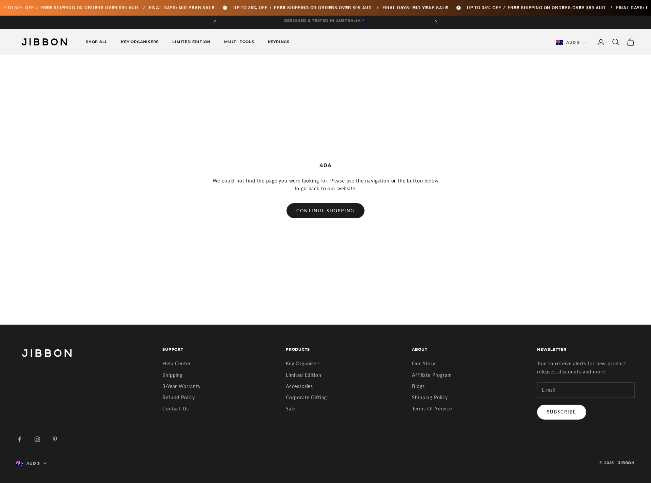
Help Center (176, 363)
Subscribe (561, 411)
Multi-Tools (239, 41)
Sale (290, 408)
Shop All (96, 41)
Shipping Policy (430, 397)
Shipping (172, 375)
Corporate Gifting (306, 397)
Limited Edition (191, 41)
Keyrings (279, 41)
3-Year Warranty (181, 386)
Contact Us (175, 408)
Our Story (423, 363)
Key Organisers (140, 41)
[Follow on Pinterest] (55, 439)
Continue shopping (325, 210)
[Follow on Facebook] (19, 439)
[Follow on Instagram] (37, 439)
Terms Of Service (432, 408)
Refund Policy (178, 397)
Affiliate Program (432, 375)
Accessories (299, 386)
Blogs (418, 386)
